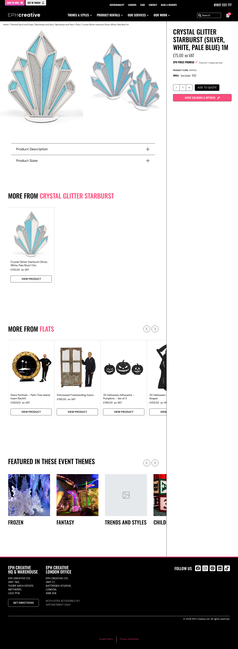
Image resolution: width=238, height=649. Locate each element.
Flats (78, 24)
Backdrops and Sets (44, 24)
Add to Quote (207, 87)
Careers (132, 4)
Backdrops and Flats (64, 24)
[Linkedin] (220, 568)
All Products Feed (199, 582)
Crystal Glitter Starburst (77, 195)
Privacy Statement (129, 639)
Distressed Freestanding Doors (75, 395)
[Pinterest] (212, 568)
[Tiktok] (227, 568)
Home (6, 24)
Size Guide (185, 75)
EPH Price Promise (183, 62)
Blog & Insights (169, 4)
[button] (146, 328)
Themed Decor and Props (22, 24)
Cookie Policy (106, 639)
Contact (153, 4)
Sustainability (117, 4)
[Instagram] (205, 568)
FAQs (142, 4)
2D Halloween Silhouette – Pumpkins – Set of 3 (118, 396)
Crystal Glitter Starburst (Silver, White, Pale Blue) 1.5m (29, 263)
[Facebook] (198, 568)
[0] (227, 15)
